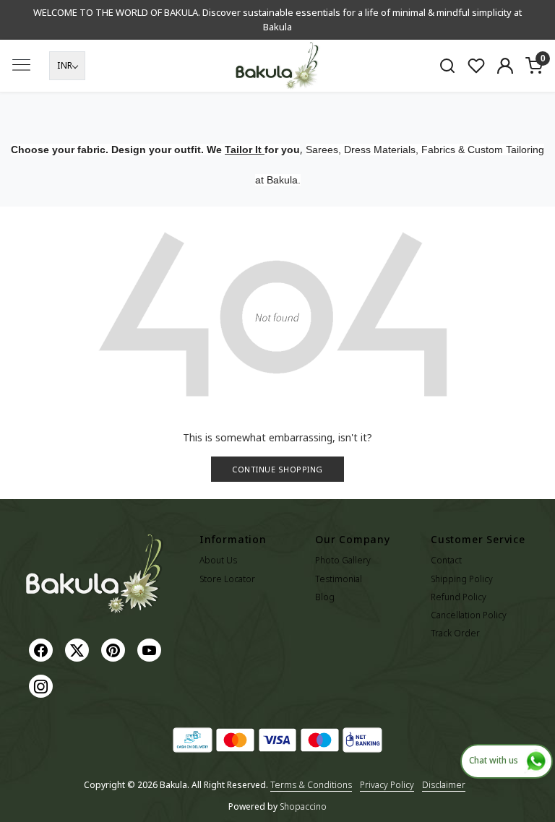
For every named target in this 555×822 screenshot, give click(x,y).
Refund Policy (458, 597)
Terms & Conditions (311, 785)
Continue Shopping (277, 469)
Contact (446, 560)
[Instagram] (42, 685)
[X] (78, 649)
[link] (447, 65)
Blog (325, 597)
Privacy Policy (387, 785)
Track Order (455, 633)
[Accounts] (505, 65)
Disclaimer (443, 785)
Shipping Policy (462, 579)
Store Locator (227, 579)
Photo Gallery (343, 560)
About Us (218, 560)
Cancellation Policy (469, 615)
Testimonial (338, 579)
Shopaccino (303, 806)
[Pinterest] (115, 649)
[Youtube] (151, 649)
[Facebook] (42, 649)
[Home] (277, 66)
